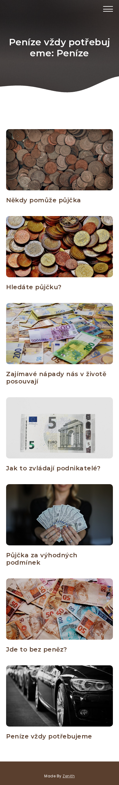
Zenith (69, 776)
